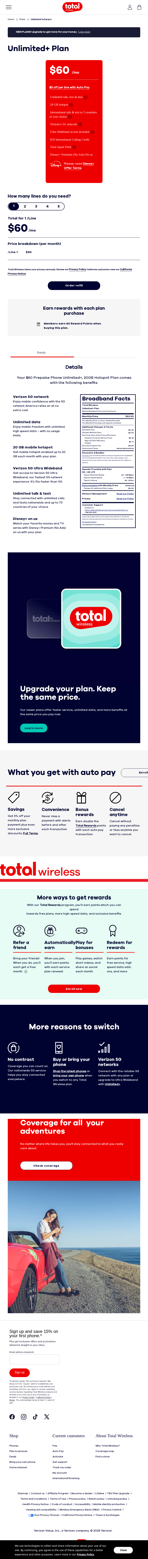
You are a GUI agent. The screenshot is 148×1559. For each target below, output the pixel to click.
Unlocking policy (117, 1499)
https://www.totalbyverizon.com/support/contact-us (106, 510)
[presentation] (13, 206)
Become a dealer (82, 1493)
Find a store (102, 1456)
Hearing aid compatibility (41, 1509)
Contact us (38, 1493)
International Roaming (66, 1478)
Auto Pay (58, 1451)
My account (60, 1473)
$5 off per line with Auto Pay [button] (69, 87)
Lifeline (100, 1493)
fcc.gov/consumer (89, 522)
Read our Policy (125, 494)
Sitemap (23, 1493)
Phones (13, 1446)
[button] (130, 7)
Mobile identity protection (109, 1504)
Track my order (62, 1467)
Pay (55, 1446)
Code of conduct (62, 1504)
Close (123, 1550)
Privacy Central (112, 1509)
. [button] (30, 833)
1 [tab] (13, 206)
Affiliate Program (58, 1493)
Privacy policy (77, 1499)
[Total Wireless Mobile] (72, 7)
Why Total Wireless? (107, 1446)
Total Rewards (86, 825)
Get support (60, 1462)
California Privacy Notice (77, 1515)
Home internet (18, 1467)
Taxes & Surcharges (107, 1515)
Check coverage (46, 1165)
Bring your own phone (22, 1462)
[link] (137, 7)
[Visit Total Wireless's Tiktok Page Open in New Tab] (35, 1417)
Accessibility (83, 1504)
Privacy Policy (77, 269)
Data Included (89, 486)
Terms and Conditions (33, 1499)
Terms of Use (58, 1499)
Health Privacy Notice (35, 1504)
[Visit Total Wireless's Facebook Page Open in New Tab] (12, 1417)
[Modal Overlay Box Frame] (34, 1369)
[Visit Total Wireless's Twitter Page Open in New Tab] (46, 1417)
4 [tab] (47, 206)
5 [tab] (59, 206)
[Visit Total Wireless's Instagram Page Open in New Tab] (23, 1417)
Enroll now (74, 988)
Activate (58, 1456)
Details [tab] (41, 352)
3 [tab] (36, 206)
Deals (12, 1456)
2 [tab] (25, 206)
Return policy (97, 1499)
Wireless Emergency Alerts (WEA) (79, 1509)
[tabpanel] (74, 453)
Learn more (34, 728)
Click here (86, 455)
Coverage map (104, 1451)
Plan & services (18, 1451)
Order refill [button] (74, 285)
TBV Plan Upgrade (118, 1493)
